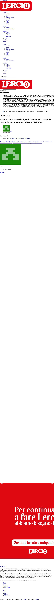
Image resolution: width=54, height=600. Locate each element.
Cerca (1, 76)
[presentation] (2, 483)
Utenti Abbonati (6, 587)
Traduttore (8, 34)
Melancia (37, 599)
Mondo (7, 16)
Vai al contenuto (3, 0)
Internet (7, 22)
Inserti (4, 26)
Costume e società (10, 17)
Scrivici (4, 41)
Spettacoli (8, 18)
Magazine (8, 27)
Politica (7, 15)
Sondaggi (8, 33)
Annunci (7, 32)
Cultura (7, 23)
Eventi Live (5, 39)
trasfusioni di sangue (25, 138)
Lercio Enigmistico (10, 28)
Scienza (7, 20)
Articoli (4, 12)
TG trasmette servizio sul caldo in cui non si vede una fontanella (25, 106)
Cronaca (7, 13)
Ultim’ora (5, 38)
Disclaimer (5, 584)
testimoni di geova (16, 138)
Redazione (5, 586)
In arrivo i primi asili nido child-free (15, 98)
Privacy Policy (24, 599)
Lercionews (8, 36)
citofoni (10, 138)
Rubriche (5, 31)
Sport (7, 21)
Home (4, 582)
